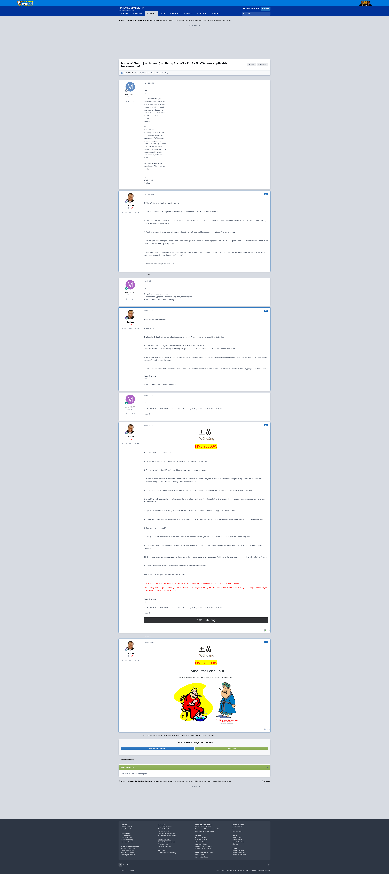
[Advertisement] (194, 41)
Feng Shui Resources (165, 827)
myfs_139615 (128, 73)
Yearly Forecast (126, 829)
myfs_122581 (130, 292)
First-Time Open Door (128, 848)
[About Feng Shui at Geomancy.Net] (367, 1)
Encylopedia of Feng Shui (166, 833)
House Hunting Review (203, 827)
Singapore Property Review (167, 835)
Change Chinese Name (203, 848)
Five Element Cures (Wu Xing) (158, 73)
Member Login (237, 831)
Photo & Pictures (163, 831)
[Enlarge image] (206, 651)
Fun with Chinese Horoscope (167, 842)
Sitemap (235, 844)
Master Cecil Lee (238, 850)
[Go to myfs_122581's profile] (130, 285)
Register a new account (157, 748)
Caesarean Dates (201, 844)
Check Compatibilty (164, 846)
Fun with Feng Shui (164, 829)
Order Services (200, 855)
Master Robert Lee (238, 853)
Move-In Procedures (127, 853)
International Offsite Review (204, 831)
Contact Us (123, 870)
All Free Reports (126, 835)
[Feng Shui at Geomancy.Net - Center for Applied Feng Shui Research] (25, 1)
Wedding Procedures (128, 855)
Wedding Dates (200, 842)
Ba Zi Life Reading (127, 840)
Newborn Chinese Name (203, 846)
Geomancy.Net (237, 827)
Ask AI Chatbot (237, 837)
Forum (234, 829)
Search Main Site (238, 842)
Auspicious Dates (126, 837)
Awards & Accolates (239, 855)
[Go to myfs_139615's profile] (122, 73)
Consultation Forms (201, 857)
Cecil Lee (130, 205)
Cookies (131, 870)
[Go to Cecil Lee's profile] (130, 198)
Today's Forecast (126, 827)
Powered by (260, 870)
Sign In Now (232, 748)
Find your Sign (163, 844)
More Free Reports (127, 842)
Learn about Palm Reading (167, 853)
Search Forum (237, 840)
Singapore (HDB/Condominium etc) (207, 829)
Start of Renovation (127, 850)
